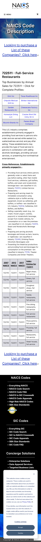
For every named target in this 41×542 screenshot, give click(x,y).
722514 (21, 206)
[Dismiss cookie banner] (34, 474)
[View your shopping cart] (37, 14)
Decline (20, 533)
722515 (35, 224)
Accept (20, 527)
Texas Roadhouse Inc (29, 96)
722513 (18, 188)
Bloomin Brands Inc (11, 123)
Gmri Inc (11, 96)
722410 (18, 239)
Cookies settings (20, 522)
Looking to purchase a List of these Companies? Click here (19, 50)
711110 (27, 252)
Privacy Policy (26, 502)
